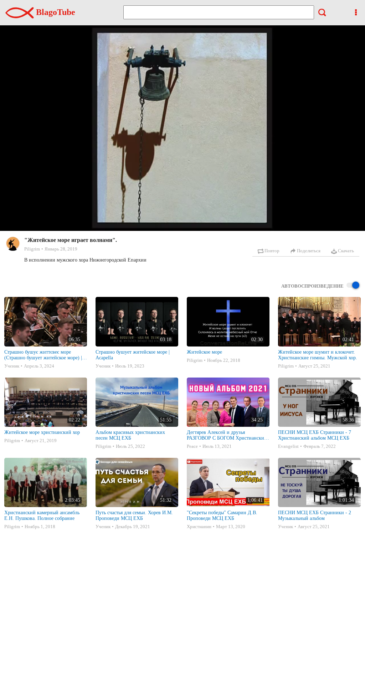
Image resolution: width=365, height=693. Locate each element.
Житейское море (204, 352)
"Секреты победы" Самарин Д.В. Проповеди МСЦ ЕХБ (222, 515)
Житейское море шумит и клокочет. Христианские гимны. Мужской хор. (317, 354)
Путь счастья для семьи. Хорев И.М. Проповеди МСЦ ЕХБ (134, 515)
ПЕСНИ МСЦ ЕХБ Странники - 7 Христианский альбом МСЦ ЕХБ (314, 435)
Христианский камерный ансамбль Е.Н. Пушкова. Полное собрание (41, 515)
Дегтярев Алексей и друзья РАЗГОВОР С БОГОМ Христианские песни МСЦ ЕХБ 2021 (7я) (226, 435)
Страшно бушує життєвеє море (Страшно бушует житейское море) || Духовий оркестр (43, 355)
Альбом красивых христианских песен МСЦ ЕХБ (130, 435)
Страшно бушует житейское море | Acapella (133, 354)
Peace (192, 446)
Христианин (199, 526)
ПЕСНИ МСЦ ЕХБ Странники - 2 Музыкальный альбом (314, 515)
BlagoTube (54, 12)
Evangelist (288, 446)
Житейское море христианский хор (42, 432)
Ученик (11, 366)
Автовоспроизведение (312, 286)
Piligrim (32, 249)
